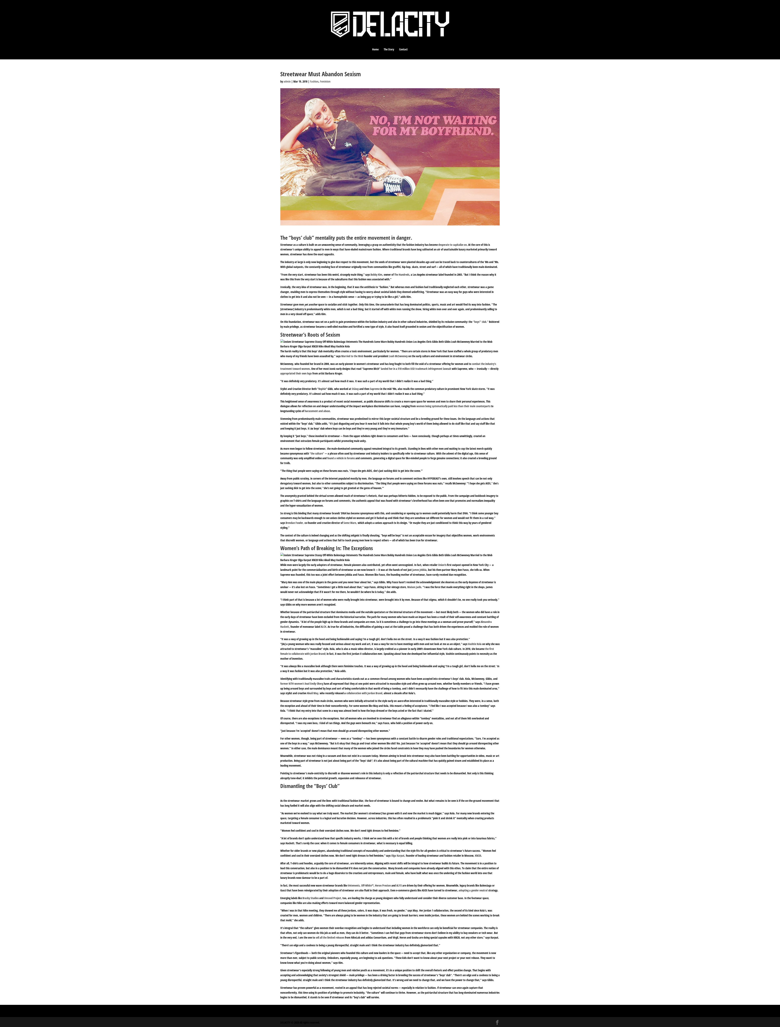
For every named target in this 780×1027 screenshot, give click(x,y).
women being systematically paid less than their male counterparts (453, 406)
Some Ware (349, 523)
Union (441, 565)
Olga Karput (397, 855)
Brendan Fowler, (295, 523)
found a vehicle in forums (341, 458)
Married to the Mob (352, 356)
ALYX (399, 885)
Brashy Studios (310, 898)
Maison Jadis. (414, 587)
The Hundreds (401, 274)
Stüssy (355, 389)
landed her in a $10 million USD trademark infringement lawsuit (416, 369)
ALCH (323, 627)
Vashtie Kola (475, 644)
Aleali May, (313, 693)
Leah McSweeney (398, 356)
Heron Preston (382, 885)
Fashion (314, 81)
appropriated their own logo (296, 373)
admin (287, 81)
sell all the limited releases (330, 937)
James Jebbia (419, 570)
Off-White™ (367, 885)
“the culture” (317, 453)
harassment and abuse (317, 411)
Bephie (322, 389)
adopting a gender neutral (473, 890)
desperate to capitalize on (452, 245)
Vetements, (354, 885)
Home (375, 49)
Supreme (375, 389)
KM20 (478, 855)
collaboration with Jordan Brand (364, 693)
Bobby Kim (376, 274)
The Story (389, 49)
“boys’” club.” (481, 322)
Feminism (325, 81)
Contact (403, 49)
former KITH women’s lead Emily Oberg (302, 683)
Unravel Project (332, 898)
